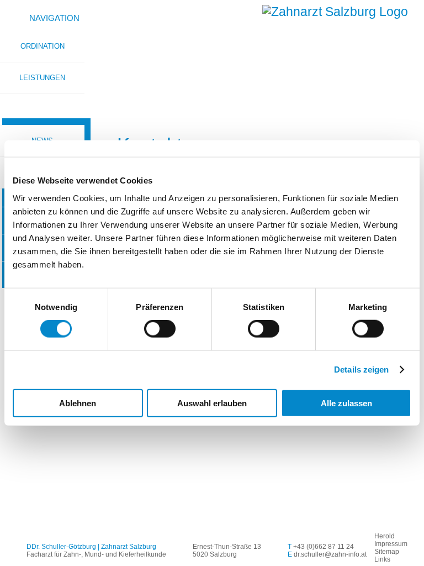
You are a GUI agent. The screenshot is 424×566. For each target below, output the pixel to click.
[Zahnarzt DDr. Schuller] (335, 12)
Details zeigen (361, 369)
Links (382, 559)
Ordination (42, 46)
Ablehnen (77, 402)
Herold (384, 536)
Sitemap (386, 551)
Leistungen (42, 78)
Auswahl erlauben (212, 402)
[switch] (160, 329)
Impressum (390, 544)
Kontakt (42, 109)
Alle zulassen (346, 402)
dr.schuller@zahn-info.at (330, 554)
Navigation (54, 18)
